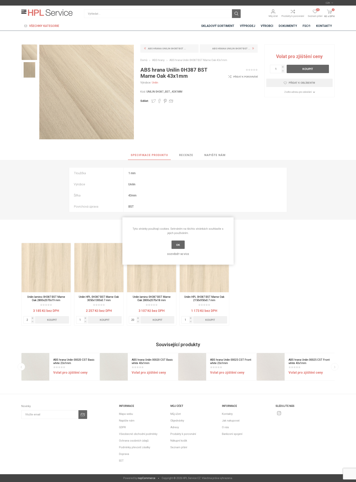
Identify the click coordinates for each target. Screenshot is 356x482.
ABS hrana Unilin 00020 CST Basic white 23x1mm (74, 361)
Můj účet (273, 16)
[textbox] (158, 13)
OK (178, 244)
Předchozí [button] (21, 366)
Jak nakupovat (231, 420)
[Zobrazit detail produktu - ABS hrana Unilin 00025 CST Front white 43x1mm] (271, 367)
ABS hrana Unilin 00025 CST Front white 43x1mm (309, 361)
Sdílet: (144, 101)
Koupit (307, 69)
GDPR (122, 427)
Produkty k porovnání (292, 16)
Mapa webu (126, 414)
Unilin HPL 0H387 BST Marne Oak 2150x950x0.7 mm (204, 298)
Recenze (186, 155)
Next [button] (334, 366)
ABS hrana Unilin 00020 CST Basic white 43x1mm (152, 361)
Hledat (236, 13)
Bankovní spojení (232, 434)
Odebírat (82, 414)
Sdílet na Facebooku (159, 101)
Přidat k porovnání (245, 77)
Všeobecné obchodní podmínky (138, 434)
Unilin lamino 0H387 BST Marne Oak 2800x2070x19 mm (46, 298)
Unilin (155, 82)
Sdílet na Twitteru (153, 101)
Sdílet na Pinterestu (165, 101)
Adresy (174, 427)
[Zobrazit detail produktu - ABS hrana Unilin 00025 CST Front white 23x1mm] (192, 367)
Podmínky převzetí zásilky (134, 447)
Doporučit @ (171, 101)
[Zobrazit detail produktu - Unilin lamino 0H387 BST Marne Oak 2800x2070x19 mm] (46, 267)
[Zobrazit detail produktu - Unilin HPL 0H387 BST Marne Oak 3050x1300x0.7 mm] (98, 267)
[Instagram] (279, 413)
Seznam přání (178, 447)
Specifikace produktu (149, 155)
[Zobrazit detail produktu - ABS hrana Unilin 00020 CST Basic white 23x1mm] (35, 367)
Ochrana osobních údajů (134, 440)
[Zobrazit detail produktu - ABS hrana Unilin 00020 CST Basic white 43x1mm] (114, 367)
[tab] (149, 155)
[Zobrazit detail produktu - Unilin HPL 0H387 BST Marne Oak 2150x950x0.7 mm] (204, 267)
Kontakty (227, 414)
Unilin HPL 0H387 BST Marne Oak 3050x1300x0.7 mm (99, 298)
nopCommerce (146, 478)
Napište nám (214, 155)
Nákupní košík (178, 440)
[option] (29, 52)
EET (121, 460)
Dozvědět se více (178, 254)
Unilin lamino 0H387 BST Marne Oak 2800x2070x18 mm (152, 298)
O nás (225, 427)
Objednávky (177, 420)
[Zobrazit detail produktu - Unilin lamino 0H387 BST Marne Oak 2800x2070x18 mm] (151, 267)
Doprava (124, 454)
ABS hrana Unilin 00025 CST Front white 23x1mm (230, 361)
